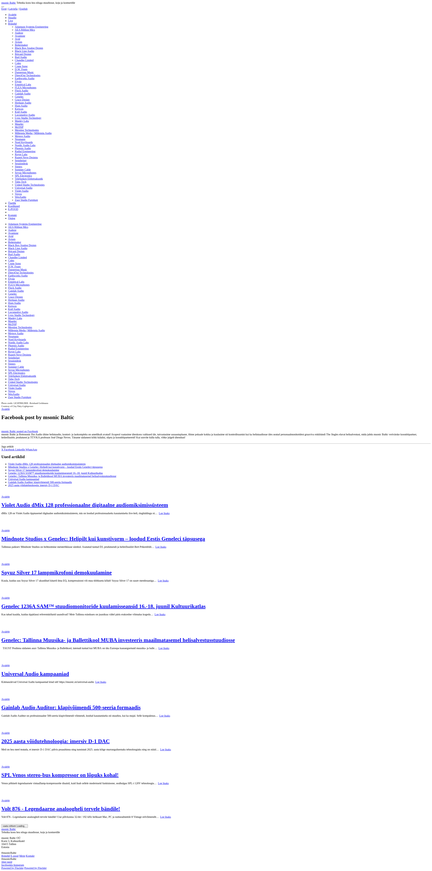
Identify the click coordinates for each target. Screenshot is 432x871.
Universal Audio (23, 187)
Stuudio (12, 17)
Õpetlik (12, 203)
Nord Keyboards (24, 142)
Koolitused (14, 206)
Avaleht (12, 14)
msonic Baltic (8, 2)
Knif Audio (21, 111)
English (23, 8)
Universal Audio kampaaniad (23, 479)
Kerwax (19, 108)
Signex (18, 166)
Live (10, 20)
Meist (22, 855)
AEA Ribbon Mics (25, 29)
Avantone (20, 35)
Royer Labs (21, 154)
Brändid (12, 23)
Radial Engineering (25, 151)
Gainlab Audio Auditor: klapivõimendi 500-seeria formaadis (40, 482)
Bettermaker (21, 45)
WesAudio (20, 197)
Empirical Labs (23, 84)
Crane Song (21, 66)
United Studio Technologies (30, 184)
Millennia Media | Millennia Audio (33, 133)
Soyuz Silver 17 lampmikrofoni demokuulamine (33, 470)
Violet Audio (22, 190)
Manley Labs (22, 121)
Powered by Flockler (12, 868)
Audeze (19, 32)
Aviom (18, 42)
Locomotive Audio (25, 114)
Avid (17, 38)
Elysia (18, 81)
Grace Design (22, 99)
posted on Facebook (27, 431)
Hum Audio (21, 105)
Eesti (4, 8)
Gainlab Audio (23, 93)
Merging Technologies (27, 130)
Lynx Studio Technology (28, 118)
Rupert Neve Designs (26, 157)
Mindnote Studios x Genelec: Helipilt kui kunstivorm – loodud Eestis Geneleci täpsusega (55, 467)
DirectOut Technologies (27, 75)
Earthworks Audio (24, 78)
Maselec (19, 124)
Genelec (19, 96)
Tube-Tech (20, 181)
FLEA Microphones (25, 87)
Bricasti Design (23, 54)
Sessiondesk (21, 163)
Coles (18, 63)
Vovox (18, 194)
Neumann (20, 139)
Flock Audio (21, 90)
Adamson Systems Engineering (31, 26)
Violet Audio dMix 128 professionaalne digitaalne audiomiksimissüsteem (47, 464)
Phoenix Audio (23, 148)
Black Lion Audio (24, 51)
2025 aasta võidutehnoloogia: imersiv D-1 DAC (33, 485)
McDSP (19, 127)
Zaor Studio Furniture (26, 200)
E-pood (15, 855)
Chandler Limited (24, 60)
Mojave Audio (22, 136)
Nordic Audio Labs (25, 145)
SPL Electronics (23, 175)
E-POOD (13, 209)
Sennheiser (20, 160)
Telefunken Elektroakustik (29, 178)
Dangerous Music (24, 72)
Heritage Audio (23, 102)
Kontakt (12, 215)
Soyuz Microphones (25, 172)
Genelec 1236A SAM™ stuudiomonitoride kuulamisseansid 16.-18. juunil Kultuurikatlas (55, 473)
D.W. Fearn (21, 69)
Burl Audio (21, 57)
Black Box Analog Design (29, 48)
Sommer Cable (23, 169)
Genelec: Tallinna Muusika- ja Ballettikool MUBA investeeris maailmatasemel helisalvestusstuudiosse (62, 476)
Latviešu (13, 8)
